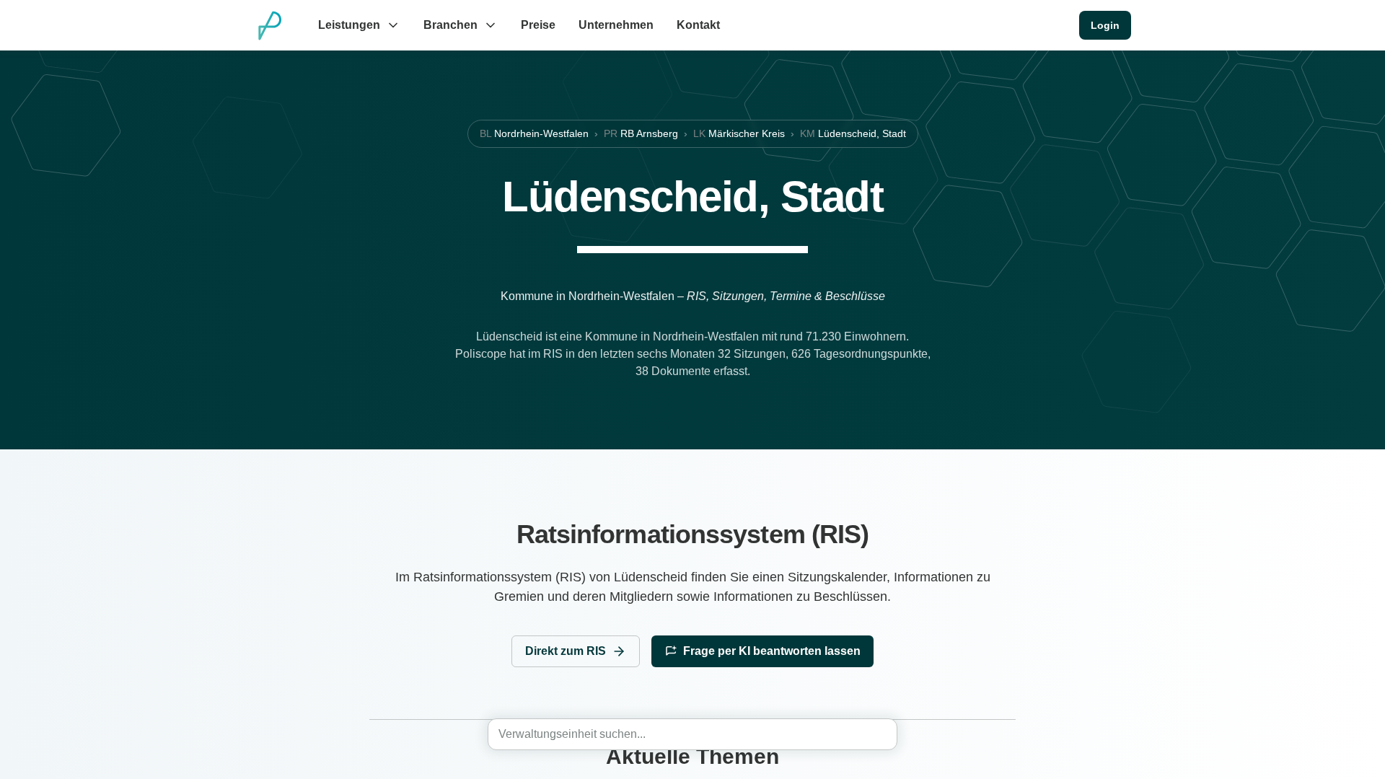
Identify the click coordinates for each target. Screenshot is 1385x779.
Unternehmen (616, 25)
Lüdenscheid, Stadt (853, 133)
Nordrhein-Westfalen (534, 133)
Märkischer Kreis (739, 133)
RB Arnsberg (641, 133)
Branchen (450, 25)
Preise (538, 25)
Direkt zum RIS (565, 651)
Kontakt (698, 25)
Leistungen (349, 25)
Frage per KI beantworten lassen (772, 651)
